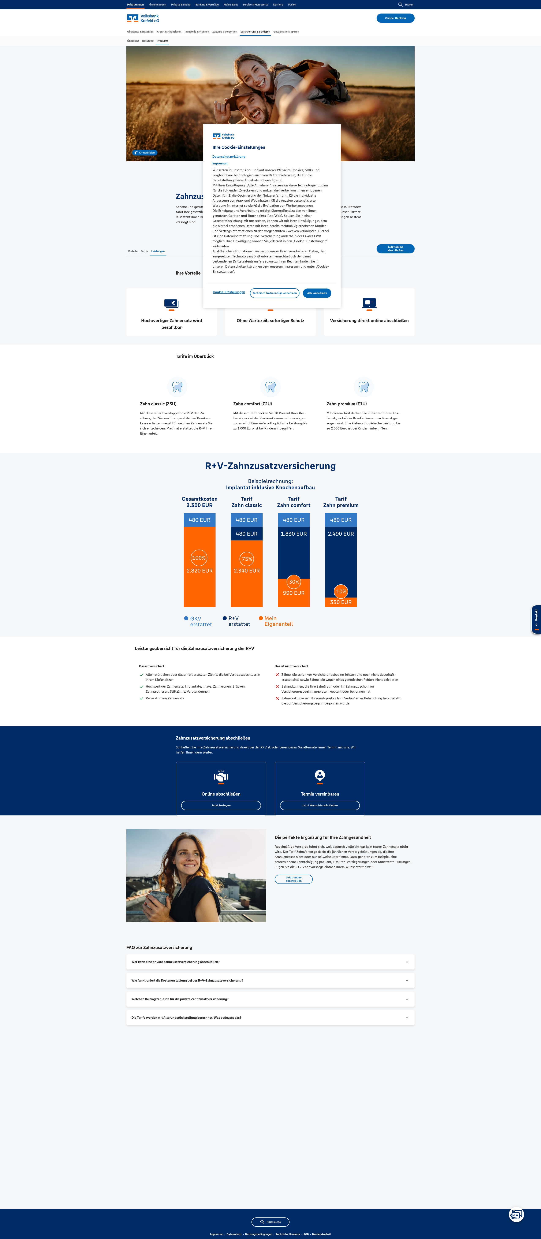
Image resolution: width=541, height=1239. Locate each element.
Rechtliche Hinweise (288, 1234)
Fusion (292, 4)
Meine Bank (231, 4)
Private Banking (180, 4)
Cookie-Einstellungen (229, 292)
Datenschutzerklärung (228, 157)
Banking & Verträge (207, 4)
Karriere (278, 4)
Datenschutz (234, 1234)
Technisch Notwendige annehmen (275, 293)
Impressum (216, 1234)
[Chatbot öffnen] (516, 1214)
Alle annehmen (317, 293)
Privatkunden (135, 4)
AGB (306, 1234)
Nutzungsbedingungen (258, 1234)
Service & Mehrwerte (255, 4)
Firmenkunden (157, 4)
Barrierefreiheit (321, 1234)
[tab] (140, 31)
